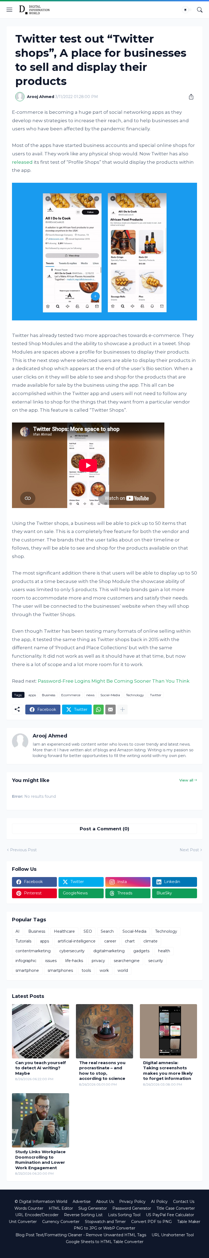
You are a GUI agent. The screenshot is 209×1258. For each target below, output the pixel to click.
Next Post (189, 849)
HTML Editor (61, 1208)
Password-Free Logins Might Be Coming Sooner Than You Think (113, 681)
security (155, 960)
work (104, 970)
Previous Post (23, 849)
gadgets (141, 950)
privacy (98, 960)
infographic (26, 960)
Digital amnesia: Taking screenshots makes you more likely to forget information (168, 1070)
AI (18, 931)
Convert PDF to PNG (151, 1221)
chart (130, 941)
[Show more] (122, 709)
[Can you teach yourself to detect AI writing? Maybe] (40, 1031)
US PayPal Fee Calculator (170, 1214)
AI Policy (159, 1201)
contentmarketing (33, 950)
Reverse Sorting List (83, 1214)
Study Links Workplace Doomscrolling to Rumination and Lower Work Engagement (40, 1159)
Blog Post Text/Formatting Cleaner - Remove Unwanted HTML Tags (81, 1234)
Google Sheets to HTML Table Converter (104, 1241)
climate (150, 941)
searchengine (127, 960)
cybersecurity (72, 950)
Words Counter (28, 1208)
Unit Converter (23, 1221)
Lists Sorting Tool (124, 1214)
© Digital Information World (41, 1201)
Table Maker (188, 1221)
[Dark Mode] (187, 9)
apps (32, 695)
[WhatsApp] (98, 709)
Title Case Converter (175, 1208)
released (22, 162)
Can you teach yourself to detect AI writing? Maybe (40, 1068)
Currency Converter (60, 1221)
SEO (88, 931)
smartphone (27, 970)
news (90, 695)
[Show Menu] (9, 9)
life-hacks (74, 960)
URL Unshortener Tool (173, 1234)
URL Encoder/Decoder (37, 1214)
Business (48, 695)
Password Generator (131, 1208)
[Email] (110, 709)
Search (107, 931)
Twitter (155, 695)
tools (86, 970)
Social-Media (110, 695)
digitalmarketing (109, 950)
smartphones (60, 970)
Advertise (82, 1201)
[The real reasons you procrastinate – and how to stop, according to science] (104, 1031)
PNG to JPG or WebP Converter (104, 1228)
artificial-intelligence (77, 941)
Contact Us (183, 1201)
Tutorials (23, 941)
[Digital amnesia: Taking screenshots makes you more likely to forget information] (168, 1031)
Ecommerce (70, 695)
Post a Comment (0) (104, 828)
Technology (135, 695)
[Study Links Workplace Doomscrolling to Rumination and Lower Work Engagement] (40, 1120)
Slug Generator (92, 1208)
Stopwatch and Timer (105, 1221)
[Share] (189, 96)
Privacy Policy (132, 1201)
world (123, 970)
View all (186, 780)
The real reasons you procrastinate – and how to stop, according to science (102, 1070)
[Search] (200, 9)
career (110, 941)
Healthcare (64, 931)
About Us (105, 1201)
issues (51, 960)
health (164, 950)
